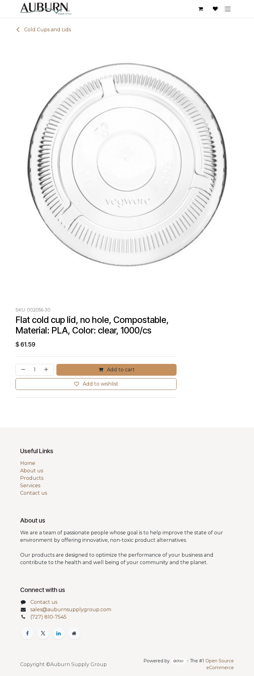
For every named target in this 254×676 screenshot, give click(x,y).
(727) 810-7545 (48, 617)
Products (31, 478)
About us (31, 471)
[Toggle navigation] (227, 8)
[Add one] (47, 369)
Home (27, 463)
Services (30, 485)
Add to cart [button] (120, 370)
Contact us (33, 493)
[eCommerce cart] (200, 8)
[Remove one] (22, 369)
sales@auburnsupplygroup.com (70, 609)
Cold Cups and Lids (47, 30)
